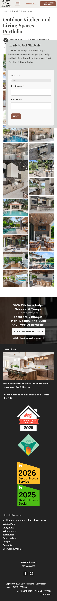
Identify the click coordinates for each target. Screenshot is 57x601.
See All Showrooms (13, 548)
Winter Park (9, 524)
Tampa (6, 541)
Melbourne (8, 534)
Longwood (8, 527)
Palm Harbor (9, 538)
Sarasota (7, 545)
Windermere (9, 531)
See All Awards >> (13, 515)
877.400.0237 (31, 3)
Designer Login (24, 590)
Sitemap (37, 590)
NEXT (16, 116)
